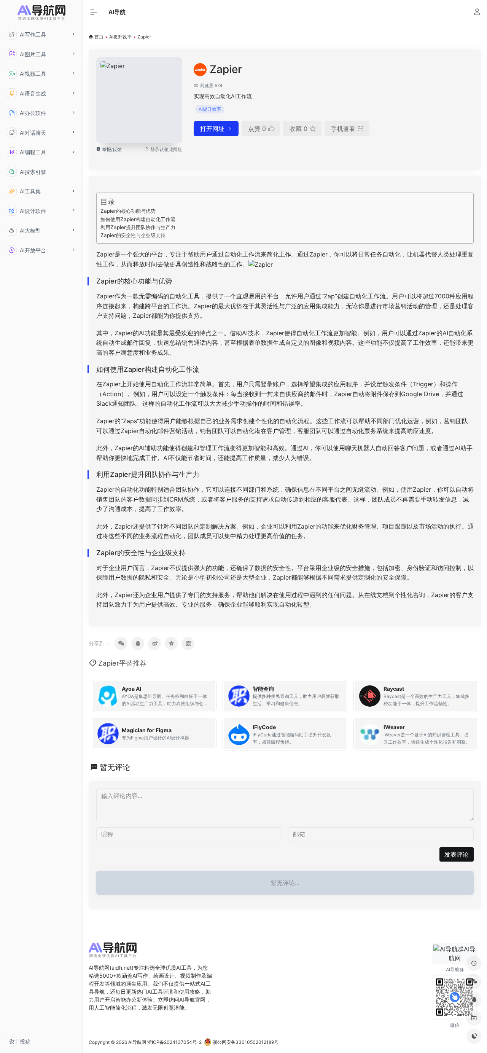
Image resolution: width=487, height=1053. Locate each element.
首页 (98, 37)
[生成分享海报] (187, 643)
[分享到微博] (154, 643)
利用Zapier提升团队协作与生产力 (137, 227)
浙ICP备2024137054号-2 (174, 1042)
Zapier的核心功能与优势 (128, 211)
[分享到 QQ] (137, 643)
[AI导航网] (113, 952)
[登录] (477, 13)
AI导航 (117, 12)
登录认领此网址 (166, 149)
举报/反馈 (111, 149)
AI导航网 (137, 1042)
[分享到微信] (121, 643)
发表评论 (456, 854)
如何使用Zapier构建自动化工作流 (137, 219)
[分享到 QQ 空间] (171, 643)
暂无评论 (115, 767)
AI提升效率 (120, 37)
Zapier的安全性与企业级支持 (133, 235)
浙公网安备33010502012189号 (245, 1042)
